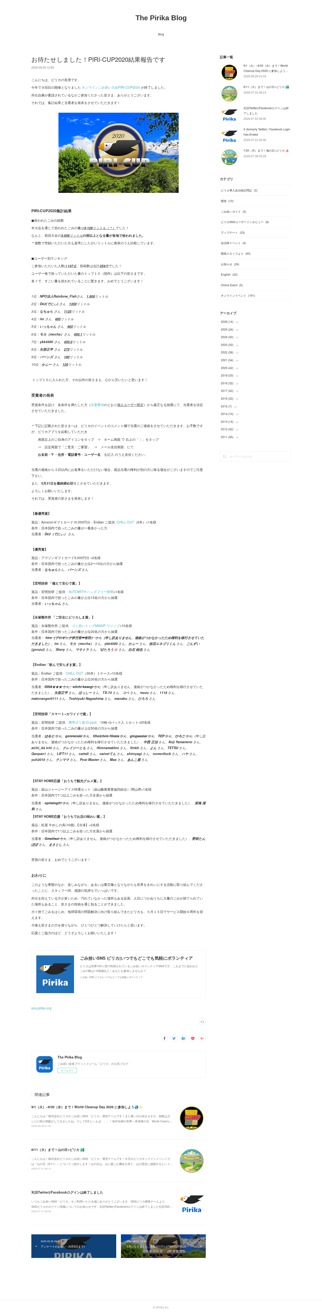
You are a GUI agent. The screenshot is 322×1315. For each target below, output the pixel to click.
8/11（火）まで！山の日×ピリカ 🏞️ (57, 1149)
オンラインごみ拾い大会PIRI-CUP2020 (111, 87)
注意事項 (97, 404)
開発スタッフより (236, 253)
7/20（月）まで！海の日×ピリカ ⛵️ (266, 150)
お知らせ (230, 264)
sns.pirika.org (41, 1008)
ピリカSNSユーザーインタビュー (245, 222)
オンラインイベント (238, 295)
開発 (227, 201)
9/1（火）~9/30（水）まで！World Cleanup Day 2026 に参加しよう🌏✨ (86, 1106)
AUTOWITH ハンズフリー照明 (91, 591)
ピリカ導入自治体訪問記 (239, 190)
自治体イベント (233, 243)
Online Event (232, 285)
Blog (161, 34)
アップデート (233, 232)
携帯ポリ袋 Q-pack (83, 722)
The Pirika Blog (161, 18)
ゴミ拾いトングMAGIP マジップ (96, 625)
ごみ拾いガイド (233, 211)
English (229, 274)
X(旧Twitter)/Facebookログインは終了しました (67, 1192)
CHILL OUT (125, 522)
